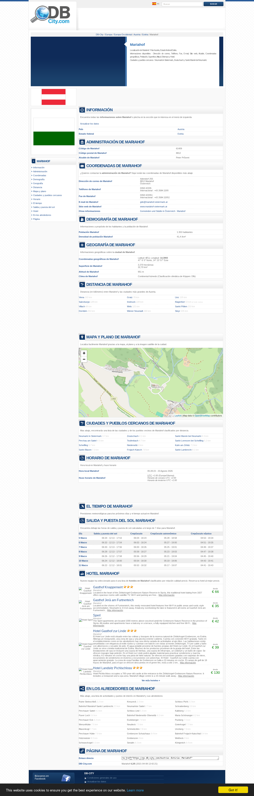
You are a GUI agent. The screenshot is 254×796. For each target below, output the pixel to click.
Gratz (130, 297)
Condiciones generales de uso (101, 778)
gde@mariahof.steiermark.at (153, 202)
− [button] (84, 359)
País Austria (154, 50)
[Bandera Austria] (53, 104)
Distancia (37, 187)
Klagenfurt (180, 302)
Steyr (177, 311)
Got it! (233, 789)
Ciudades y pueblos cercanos (47, 195)
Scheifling (83, 445)
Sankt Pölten (181, 306)
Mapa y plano (39, 191)
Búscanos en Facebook (42, 777)
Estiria (181, 134)
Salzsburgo (84, 302)
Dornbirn (83, 311)
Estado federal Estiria (168, 50)
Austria (181, 129)
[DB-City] (50, 24)
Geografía (38, 183)
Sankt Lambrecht (183, 450)
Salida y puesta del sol (44, 207)
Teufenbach (132, 440)
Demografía (38, 179)
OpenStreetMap (202, 415)
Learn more (135, 789)
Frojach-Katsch (134, 450)
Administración (40, 171)
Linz (177, 297)
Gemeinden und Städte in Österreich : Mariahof (162, 211)
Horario (36, 199)
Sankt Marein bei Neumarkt (195, 60)
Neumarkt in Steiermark (164, 60)
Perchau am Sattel (87, 440)
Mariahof (137, 45)
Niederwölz (132, 445)
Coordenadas (39, 175)
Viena (81, 297)
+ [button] (84, 353)
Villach (82, 306)
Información (38, 167)
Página (36, 219)
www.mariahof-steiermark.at (153, 206)
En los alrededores (42, 215)
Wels (129, 306)
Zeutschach (178, 60)
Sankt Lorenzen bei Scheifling (189, 440)
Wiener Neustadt (135, 311)
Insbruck (131, 302)
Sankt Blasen (85, 450)
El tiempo (165, 56)
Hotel (172, 56)
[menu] (155, 4)
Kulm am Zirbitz (182, 445)
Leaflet (178, 415)
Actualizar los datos (89, 123)
